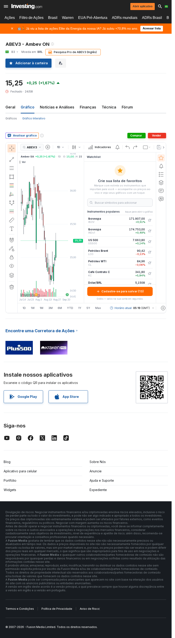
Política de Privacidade (56, 608)
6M (60, 308)
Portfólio (10, 480)
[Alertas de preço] (117, 147)
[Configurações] (163, 308)
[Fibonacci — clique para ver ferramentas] (12, 185)
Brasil (52, 18)
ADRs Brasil (152, 18)
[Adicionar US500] (149, 242)
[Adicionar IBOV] (149, 220)
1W (33, 308)
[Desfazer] (127, 147)
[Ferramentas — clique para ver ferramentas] (12, 220)
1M (41, 308)
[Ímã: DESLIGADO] (12, 240)
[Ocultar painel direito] (82, 228)
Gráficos (11, 118)
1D (24, 308)
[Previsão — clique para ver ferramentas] (12, 211)
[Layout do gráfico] (147, 147)
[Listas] (161, 174)
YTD (70, 308)
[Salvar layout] (159, 147)
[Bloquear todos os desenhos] (12, 257)
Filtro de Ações (31, 18)
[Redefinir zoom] (63, 291)
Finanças (88, 107)
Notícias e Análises (57, 107)
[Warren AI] (161, 199)
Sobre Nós (98, 462)
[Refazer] (135, 147)
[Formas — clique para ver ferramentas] (12, 177)
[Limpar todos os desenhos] (12, 287)
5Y (88, 308)
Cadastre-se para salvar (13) (122, 291)
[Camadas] (11, 275)
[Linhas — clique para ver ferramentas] (12, 159)
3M (50, 308)
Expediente (98, 490)
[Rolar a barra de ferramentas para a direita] (163, 147)
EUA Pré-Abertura (92, 18)
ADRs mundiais (124, 18)
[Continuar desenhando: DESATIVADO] (12, 248)
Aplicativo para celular (20, 471)
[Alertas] (161, 166)
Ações (10, 18)
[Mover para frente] (57, 291)
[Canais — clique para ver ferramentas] (12, 168)
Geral (10, 107)
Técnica (109, 107)
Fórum (127, 107)
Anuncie (96, 471)
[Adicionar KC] (149, 273)
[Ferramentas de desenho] (19, 228)
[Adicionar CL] (149, 263)
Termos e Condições (19, 608)
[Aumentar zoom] (45, 291)
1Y (79, 308)
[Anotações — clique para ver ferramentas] (12, 229)
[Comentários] (161, 190)
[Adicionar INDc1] (149, 231)
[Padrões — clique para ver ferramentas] (12, 203)
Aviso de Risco (90, 608)
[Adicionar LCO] (149, 252)
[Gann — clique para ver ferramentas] (12, 194)
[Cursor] (12, 148)
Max (98, 308)
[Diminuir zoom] (38, 291)
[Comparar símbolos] (47, 147)
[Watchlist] (161, 158)
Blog (7, 462)
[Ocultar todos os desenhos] (12, 266)
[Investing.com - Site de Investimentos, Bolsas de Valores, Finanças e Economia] (26, 6)
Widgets (10, 490)
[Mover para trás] (51, 291)
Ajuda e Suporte (102, 480)
